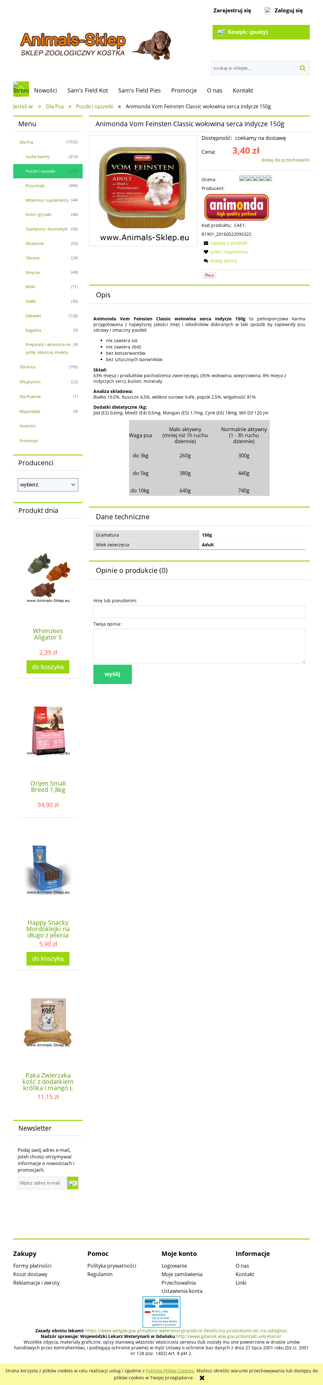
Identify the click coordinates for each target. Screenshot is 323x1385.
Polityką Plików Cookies (170, 1371)
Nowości (28, 426)
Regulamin (100, 1274)
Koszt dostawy (30, 1274)
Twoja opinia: (107, 624)
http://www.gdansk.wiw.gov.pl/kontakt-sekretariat (228, 1336)
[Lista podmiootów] (161, 1311)
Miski (30, 286)
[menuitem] (45, 90)
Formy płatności (32, 1265)
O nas (242, 1265)
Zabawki (33, 315)
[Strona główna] (94, 42)
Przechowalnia (179, 1282)
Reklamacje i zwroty (36, 1282)
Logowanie (174, 1265)
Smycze (33, 272)
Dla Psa (26, 142)
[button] (224, 243)
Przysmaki (35, 185)
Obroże (32, 258)
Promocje (29, 440)
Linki (241, 1282)
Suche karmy (38, 156)
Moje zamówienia (182, 1274)
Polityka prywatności (111, 1265)
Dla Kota (27, 367)
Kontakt (245, 1274)
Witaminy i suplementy (47, 200)
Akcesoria (35, 243)
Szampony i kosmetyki (47, 229)
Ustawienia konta (182, 1290)
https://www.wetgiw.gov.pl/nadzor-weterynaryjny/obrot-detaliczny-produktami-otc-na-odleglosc (186, 1331)
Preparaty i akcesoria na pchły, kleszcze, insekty (48, 348)
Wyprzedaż (30, 411)
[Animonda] (237, 206)
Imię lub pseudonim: (115, 600)
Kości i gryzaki (38, 214)
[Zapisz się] (72, 1183)
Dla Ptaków (30, 396)
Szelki (31, 301)
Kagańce (33, 330)
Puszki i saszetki (40, 171)
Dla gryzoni (30, 381)
